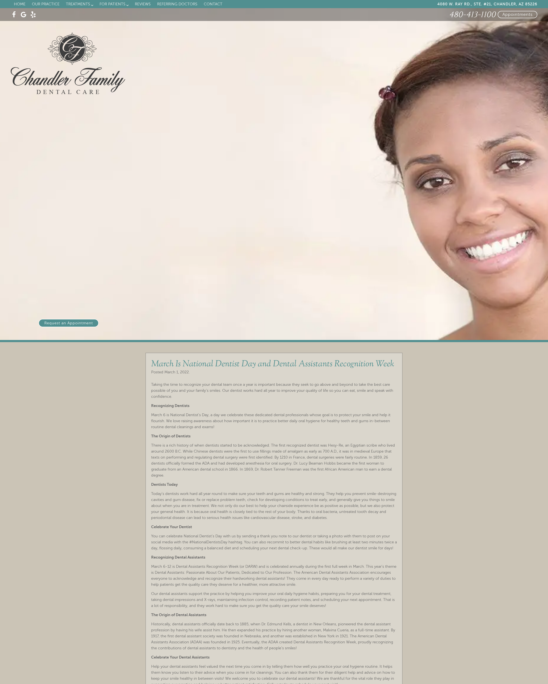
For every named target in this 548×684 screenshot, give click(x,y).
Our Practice (46, 4)
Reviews (143, 4)
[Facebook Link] (14, 14)
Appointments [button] (517, 14)
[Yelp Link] (33, 14)
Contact (213, 4)
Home (19, 4)
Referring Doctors (177, 4)
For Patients (112, 4)
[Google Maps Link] (23, 14)
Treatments (78, 4)
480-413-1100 (472, 15)
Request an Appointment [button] (68, 323)
